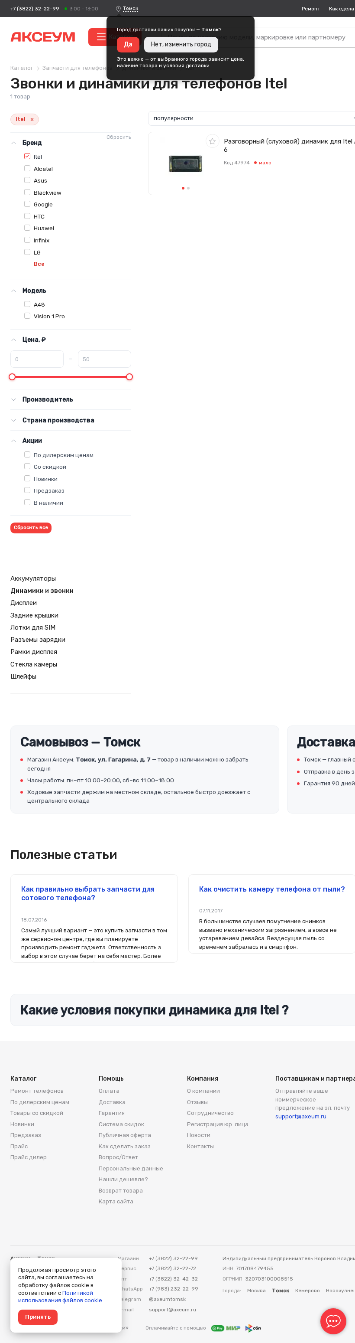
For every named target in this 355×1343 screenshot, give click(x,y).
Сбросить (118, 137)
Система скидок (121, 1124)
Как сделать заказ (125, 1146)
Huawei (44, 228)
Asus (40, 180)
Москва (256, 1290)
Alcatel (43, 168)
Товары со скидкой (36, 1113)
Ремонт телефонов (37, 1091)
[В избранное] (212, 141)
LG (37, 252)
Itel (38, 156)
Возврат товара (121, 1190)
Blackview (47, 192)
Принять (38, 1317)
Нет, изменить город (181, 44)
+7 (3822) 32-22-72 (172, 1268)
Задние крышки (34, 615)
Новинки (46, 478)
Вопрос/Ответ (118, 1157)
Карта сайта (116, 1201)
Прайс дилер (28, 1157)
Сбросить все (31, 527)
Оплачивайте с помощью (176, 1328)
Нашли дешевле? (123, 1179)
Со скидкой (50, 466)
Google (43, 204)
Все (39, 264)
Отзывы (197, 1102)
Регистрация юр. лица (217, 1124)
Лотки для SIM (32, 627)
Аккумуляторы (33, 578)
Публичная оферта (125, 1135)
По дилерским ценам (64, 454)
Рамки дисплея (33, 652)
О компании (203, 1091)
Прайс (19, 1146)
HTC (39, 216)
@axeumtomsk (167, 1299)
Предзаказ (49, 490)
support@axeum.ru (300, 1116)
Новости (198, 1135)
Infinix (41, 240)
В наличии (48, 502)
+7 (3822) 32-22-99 (34, 8)
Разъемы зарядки (37, 640)
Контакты (200, 1146)
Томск (130, 8)
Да (128, 44)
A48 (39, 304)
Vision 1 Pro (49, 316)
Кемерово (307, 1290)
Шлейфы (23, 676)
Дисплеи (23, 603)
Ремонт (311, 8)
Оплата (109, 1091)
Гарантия (112, 1113)
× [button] (32, 119)
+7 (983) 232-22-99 (173, 1289)
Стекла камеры (33, 664)
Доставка (112, 1102)
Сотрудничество (210, 1113)
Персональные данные (131, 1168)
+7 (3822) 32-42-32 (173, 1279)
